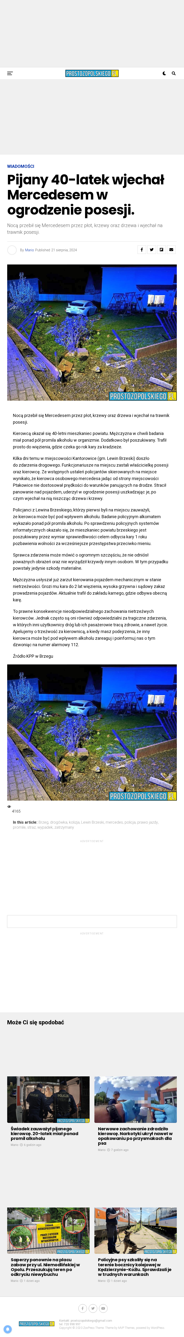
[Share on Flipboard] (161, 249)
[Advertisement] (92, 33)
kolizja (74, 822)
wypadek (45, 827)
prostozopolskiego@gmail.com (91, 1320)
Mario (29, 250)
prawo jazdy (147, 822)
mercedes (114, 822)
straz (31, 827)
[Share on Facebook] (142, 249)
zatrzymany (64, 827)
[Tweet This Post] (151, 249)
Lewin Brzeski (92, 822)
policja (130, 822)
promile (19, 827)
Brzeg (43, 822)
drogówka (58, 822)
